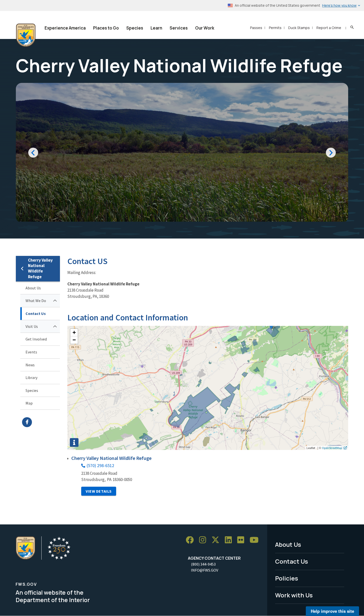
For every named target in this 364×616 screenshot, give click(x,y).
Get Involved (36, 339)
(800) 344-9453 (203, 564)
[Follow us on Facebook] (191, 540)
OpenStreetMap (332, 448)
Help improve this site (332, 611)
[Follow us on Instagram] (204, 540)
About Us (33, 287)
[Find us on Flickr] (242, 540)
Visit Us (32, 326)
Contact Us (36, 313)
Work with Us (294, 595)
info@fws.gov (204, 570)
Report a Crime (328, 27)
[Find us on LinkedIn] (230, 540)
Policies (286, 578)
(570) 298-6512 (100, 465)
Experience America (65, 28)
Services (179, 28)
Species (134, 28)
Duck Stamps (299, 27)
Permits (275, 27)
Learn (156, 28)
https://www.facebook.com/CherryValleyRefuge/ (41, 422)
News (30, 364)
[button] (74, 332)
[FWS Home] (26, 35)
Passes (256, 27)
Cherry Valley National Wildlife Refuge (40, 268)
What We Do (36, 300)
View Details (99, 491)
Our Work (204, 28)
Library (31, 377)
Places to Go (106, 28)
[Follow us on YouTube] (256, 540)
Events (31, 351)
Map (29, 403)
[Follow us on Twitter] (217, 540)
